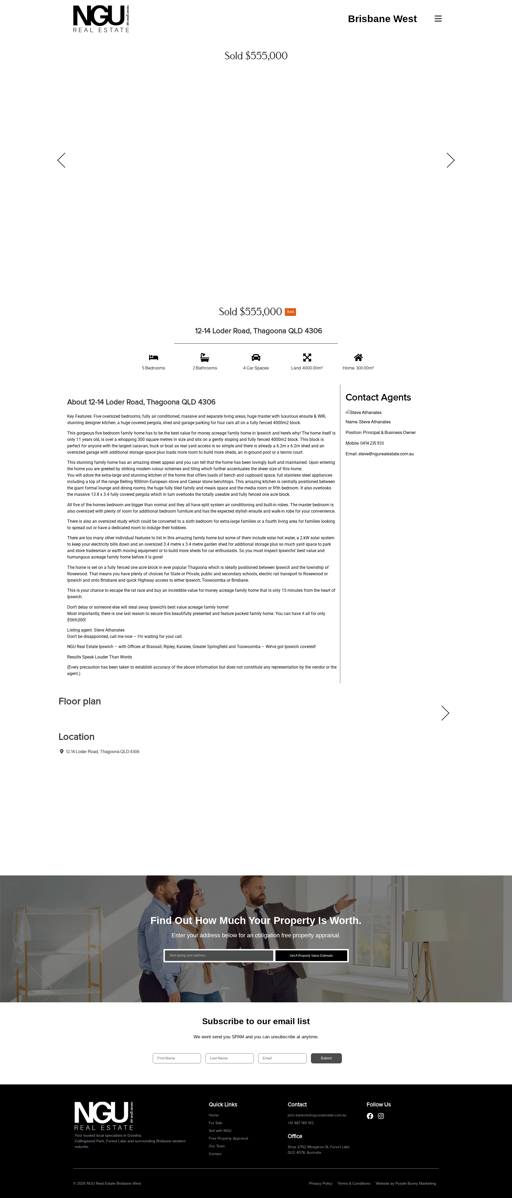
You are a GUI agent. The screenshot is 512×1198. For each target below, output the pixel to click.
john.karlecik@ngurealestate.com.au (317, 1115)
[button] (438, 18)
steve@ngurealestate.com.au (386, 453)
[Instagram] (381, 1116)
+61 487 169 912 (301, 1123)
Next (451, 160)
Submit (326, 1058)
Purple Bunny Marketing (415, 1183)
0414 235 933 (372, 443)
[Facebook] (370, 1116)
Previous (61, 160)
